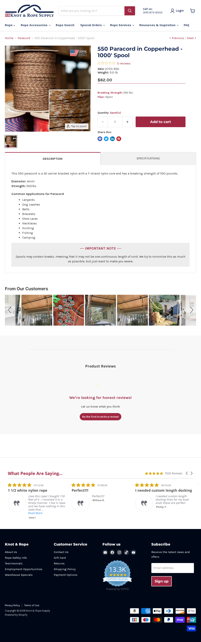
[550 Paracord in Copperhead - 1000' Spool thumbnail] (11, 141)
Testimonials (14, 563)
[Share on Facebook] (100, 138)
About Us (11, 552)
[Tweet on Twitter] (106, 138)
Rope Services (121, 25)
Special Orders (91, 25)
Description (52, 159)
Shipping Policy (65, 569)
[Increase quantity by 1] (127, 122)
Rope (9, 25)
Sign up (161, 581)
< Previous (176, 38)
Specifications (148, 158)
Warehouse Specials (19, 575)
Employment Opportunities (23, 569)
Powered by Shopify (16, 614)
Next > (191, 38)
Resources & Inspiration (157, 25)
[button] (10, 310)
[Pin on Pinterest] (118, 138)
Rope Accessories (34, 25)
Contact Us (61, 552)
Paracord (24, 38)
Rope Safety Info (16, 557)
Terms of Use (31, 605)
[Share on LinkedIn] (112, 138)
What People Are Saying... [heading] (35, 473)
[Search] (129, 10)
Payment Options (65, 575)
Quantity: (109, 112)
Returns (59, 563)
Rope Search (65, 25)
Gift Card (60, 557)
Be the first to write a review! (100, 416)
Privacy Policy (12, 605)
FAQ (186, 25)
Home (9, 38)
